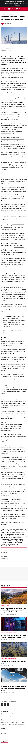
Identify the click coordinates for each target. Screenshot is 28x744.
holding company (13, 309)
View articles (4, 558)
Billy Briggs (4, 665)
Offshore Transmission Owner (17, 181)
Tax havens (22, 531)
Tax (8, 544)
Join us (24, 9)
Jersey (14, 539)
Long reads (21, 731)
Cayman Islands (11, 532)
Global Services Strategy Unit (13, 536)
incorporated (4, 273)
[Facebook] (2, 704)
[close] (26, 3)
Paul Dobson (7, 23)
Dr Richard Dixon (5, 434)
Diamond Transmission (18, 224)
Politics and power (6, 14)
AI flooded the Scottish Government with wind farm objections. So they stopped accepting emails (13, 688)
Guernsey (24, 536)
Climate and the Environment (8, 658)
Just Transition (20, 539)
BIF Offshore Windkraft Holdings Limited (12, 262)
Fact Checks (13, 731)
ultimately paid (15, 187)
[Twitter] (5, 704)
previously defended (19, 484)
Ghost (19, 739)
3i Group (12, 72)
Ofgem (18, 541)
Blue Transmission (6, 226)
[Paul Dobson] (2, 23)
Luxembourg (4, 541)
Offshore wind (12, 541)
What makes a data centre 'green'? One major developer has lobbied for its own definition (13, 636)
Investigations (5, 605)
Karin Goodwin (5, 614)
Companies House (6, 133)
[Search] (5, 9)
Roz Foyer (3, 399)
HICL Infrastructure (6, 537)
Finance (17, 531)
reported (16, 162)
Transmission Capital (16, 226)
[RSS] (8, 704)
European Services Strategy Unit (12, 359)
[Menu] (2, 9)
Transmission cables (6, 545)
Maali (23, 739)
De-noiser (3, 733)
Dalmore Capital (8, 227)
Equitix (14, 74)
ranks (7, 250)
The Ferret (7, 739)
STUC (5, 544)
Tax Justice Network (15, 544)
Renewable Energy (10, 542)
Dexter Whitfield (5, 357)
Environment (11, 531)
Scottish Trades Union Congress (9, 401)
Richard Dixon (18, 542)
